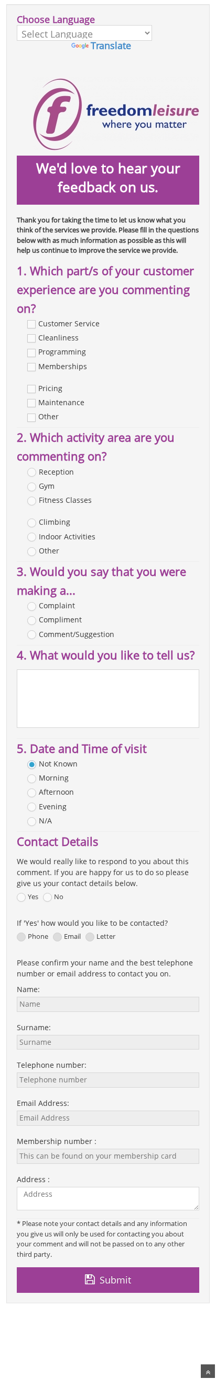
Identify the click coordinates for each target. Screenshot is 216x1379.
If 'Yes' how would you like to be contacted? (95, 923)
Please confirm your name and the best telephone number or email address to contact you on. (105, 968)
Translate (111, 45)
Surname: (34, 1027)
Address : (33, 1179)
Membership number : (56, 1141)
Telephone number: (52, 1065)
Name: (28, 989)
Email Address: (43, 1103)
